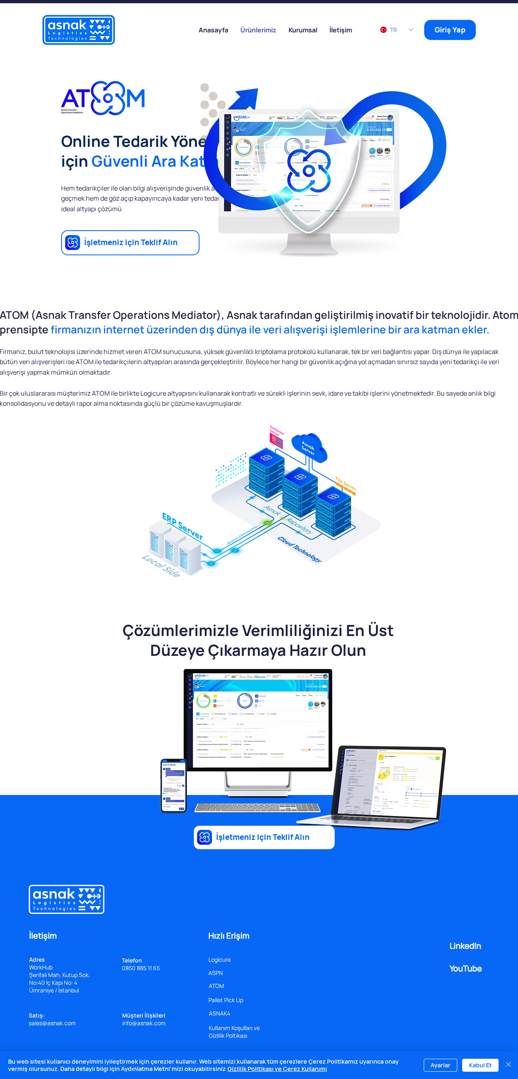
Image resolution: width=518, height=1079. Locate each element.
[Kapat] (508, 1065)
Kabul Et (480, 1065)
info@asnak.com (144, 1023)
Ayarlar (440, 1065)
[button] (302, 30)
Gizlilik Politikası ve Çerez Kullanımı (277, 1069)
